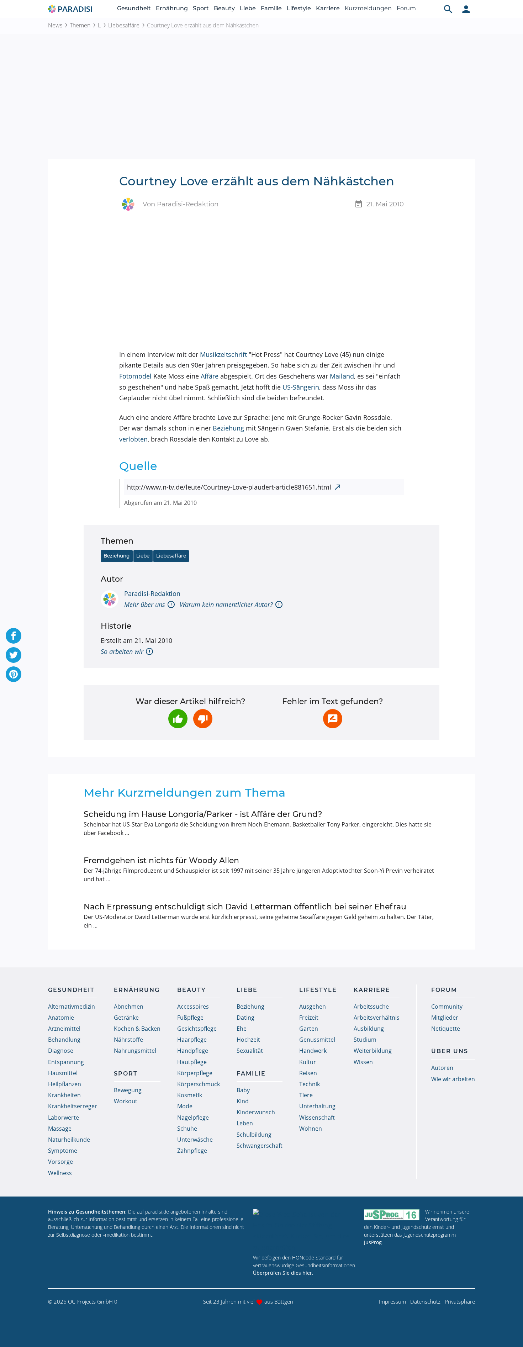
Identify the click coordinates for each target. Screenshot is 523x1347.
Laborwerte (63, 1117)
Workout (125, 1101)
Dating (245, 1017)
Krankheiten (64, 1095)
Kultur (307, 1062)
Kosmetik (189, 1095)
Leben (245, 1123)
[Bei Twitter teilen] (13, 655)
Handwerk (313, 1051)
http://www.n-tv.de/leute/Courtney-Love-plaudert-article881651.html (229, 487)
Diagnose (60, 1051)
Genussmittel (317, 1040)
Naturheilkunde (69, 1139)
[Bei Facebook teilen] (13, 636)
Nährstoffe (128, 1040)
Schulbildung (254, 1135)
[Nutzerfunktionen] (466, 9)
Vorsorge (60, 1162)
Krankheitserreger (72, 1106)
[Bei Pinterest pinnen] (13, 674)
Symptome (62, 1151)
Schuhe (187, 1128)
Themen (80, 25)
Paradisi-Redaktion (152, 593)
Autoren (442, 1068)
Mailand (342, 376)
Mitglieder (444, 1017)
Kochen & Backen (137, 1028)
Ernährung (172, 8)
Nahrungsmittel (135, 1051)
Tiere (306, 1095)
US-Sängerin (300, 387)
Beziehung (228, 428)
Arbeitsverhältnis (377, 1017)
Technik (309, 1084)
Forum (406, 8)
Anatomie (61, 1017)
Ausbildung (369, 1028)
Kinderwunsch (256, 1112)
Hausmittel (63, 1073)
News (55, 25)
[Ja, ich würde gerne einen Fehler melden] (332, 718)
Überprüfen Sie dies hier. (283, 1272)
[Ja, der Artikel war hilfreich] (177, 718)
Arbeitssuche (371, 1006)
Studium (365, 1040)
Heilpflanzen (64, 1084)
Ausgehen (312, 1006)
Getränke (126, 1017)
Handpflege (192, 1051)
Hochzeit (248, 1040)
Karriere (328, 8)
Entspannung (66, 1062)
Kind (243, 1101)
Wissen (363, 1062)
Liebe (248, 8)
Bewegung (128, 1090)
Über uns (449, 1051)
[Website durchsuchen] (448, 9)
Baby (243, 1090)
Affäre (209, 376)
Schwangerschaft (259, 1146)
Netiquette (445, 1028)
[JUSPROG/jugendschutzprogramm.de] (391, 1215)
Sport (201, 8)
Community (447, 1006)
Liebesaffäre (123, 25)
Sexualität (250, 1051)
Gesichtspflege (197, 1028)
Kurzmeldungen (368, 8)
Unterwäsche (195, 1139)
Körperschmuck (198, 1084)
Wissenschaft (317, 1117)
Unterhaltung (317, 1106)
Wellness (60, 1173)
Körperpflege (194, 1073)
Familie (271, 8)
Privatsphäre (460, 1301)
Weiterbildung (373, 1051)
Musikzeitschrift (223, 354)
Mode (184, 1106)
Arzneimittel (64, 1028)
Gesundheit (134, 8)
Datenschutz (425, 1301)
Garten (308, 1028)
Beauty (224, 8)
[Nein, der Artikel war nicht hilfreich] (202, 718)
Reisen (308, 1073)
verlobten (133, 439)
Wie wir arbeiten (453, 1079)
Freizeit (308, 1017)
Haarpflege (192, 1040)
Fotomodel (135, 376)
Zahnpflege (192, 1151)
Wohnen (310, 1128)
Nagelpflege (193, 1117)
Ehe (242, 1028)
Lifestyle (299, 8)
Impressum (392, 1301)
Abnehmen (128, 1006)
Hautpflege (192, 1062)
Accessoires (193, 1006)
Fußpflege (190, 1017)
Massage (60, 1128)
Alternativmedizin (71, 1006)
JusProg (373, 1242)
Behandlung (64, 1040)
